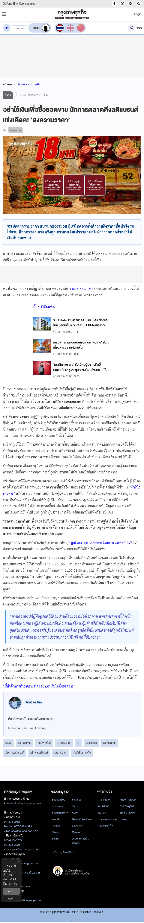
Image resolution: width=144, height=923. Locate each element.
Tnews (123, 819)
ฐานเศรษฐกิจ (105, 825)
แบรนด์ (8, 742)
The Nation (104, 799)
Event (55, 838)
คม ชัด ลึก (104, 806)
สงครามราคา (64, 742)
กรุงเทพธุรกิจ (126, 806)
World (55, 819)
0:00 (17, 28)
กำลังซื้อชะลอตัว (82, 752)
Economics (58, 799)
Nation (102, 812)
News (55, 832)
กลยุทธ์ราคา (60, 752)
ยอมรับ (11, 891)
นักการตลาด (109, 742)
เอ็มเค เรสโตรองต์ (14, 752)
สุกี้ (78, 742)
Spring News (127, 812)
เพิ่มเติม (12, 883)
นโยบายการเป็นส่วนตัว (80, 841)
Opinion (76, 832)
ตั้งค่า (11, 898)
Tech (75, 806)
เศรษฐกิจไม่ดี (44, 742)
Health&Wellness (82, 819)
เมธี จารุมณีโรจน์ (39, 752)
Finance (77, 799)
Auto (75, 812)
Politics (56, 825)
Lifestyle (77, 825)
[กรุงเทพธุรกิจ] (72, 14)
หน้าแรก (7, 84)
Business (23, 84)
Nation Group (127, 799)
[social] (114, 3)
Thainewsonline (107, 819)
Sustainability (60, 812)
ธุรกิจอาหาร (24, 742)
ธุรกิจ (37, 84)
